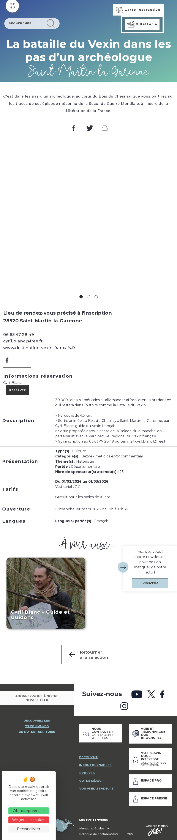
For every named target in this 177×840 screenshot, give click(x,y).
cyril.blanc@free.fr (23, 341)
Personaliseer (28, 829)
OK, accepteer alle (29, 811)
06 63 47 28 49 (18, 334)
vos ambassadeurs (96, 788)
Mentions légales (91, 828)
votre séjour (91, 780)
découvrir (88, 757)
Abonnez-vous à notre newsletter (36, 698)
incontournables (95, 765)
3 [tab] (96, 296)
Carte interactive (142, 10)
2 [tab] (88, 296)
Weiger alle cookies (28, 820)
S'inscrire (150, 583)
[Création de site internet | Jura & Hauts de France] (155, 832)
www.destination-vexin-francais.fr (39, 347)
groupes (87, 773)
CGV (130, 834)
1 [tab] (81, 296)
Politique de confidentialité (99, 834)
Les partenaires (93, 819)
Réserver (17, 390)
